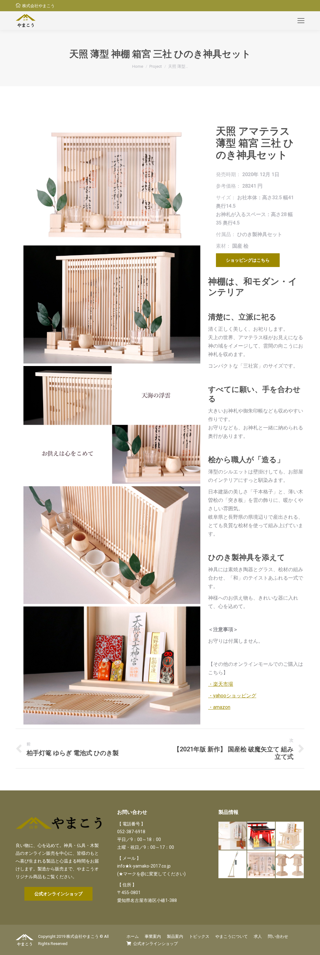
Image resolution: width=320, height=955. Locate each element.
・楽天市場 (220, 684)
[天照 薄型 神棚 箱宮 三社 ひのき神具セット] (261, 864)
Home (137, 66)
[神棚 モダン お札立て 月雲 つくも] (232, 836)
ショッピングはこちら (248, 260)
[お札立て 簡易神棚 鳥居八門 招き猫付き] (290, 836)
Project (155, 66)
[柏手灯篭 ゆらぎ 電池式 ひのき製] (290, 864)
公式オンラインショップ (58, 893)
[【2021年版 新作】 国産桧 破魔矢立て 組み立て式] (232, 864)
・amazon (219, 707)
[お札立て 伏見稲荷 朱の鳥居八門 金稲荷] (261, 836)
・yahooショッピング (232, 696)
